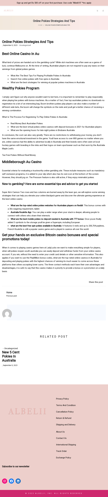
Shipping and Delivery (65, 424)
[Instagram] (19, 314)
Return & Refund (63, 418)
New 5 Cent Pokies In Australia (10, 356)
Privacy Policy (62, 399)
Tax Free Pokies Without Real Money (19, 155)
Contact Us (61, 438)
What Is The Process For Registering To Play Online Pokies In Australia (34, 117)
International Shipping (66, 444)
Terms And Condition (66, 405)
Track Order (61, 451)
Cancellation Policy (65, 411)
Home (40, 25)
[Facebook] (22, 314)
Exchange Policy (63, 457)
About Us (60, 432)
